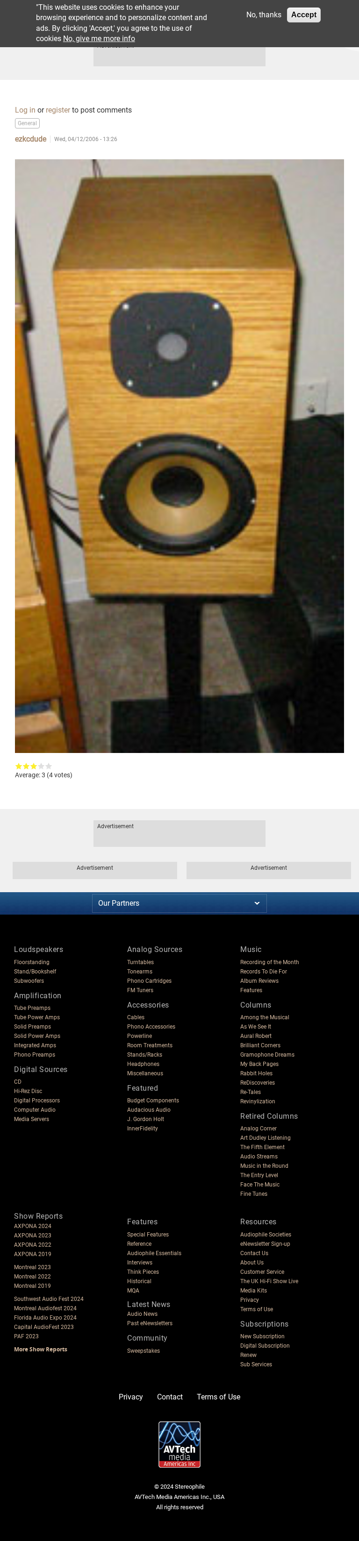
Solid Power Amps (37, 1036)
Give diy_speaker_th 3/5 (33, 766)
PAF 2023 (26, 1336)
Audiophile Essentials (154, 1253)
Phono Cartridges (149, 981)
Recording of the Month (269, 962)
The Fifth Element (262, 1147)
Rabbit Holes (256, 1073)
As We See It (255, 1026)
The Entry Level (259, 1175)
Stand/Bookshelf (35, 971)
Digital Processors (37, 1100)
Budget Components (153, 1100)
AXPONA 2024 (32, 1226)
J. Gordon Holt (145, 1119)
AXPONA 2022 (32, 1245)
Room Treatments (149, 1045)
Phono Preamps (34, 1054)
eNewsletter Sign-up (265, 1244)
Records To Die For (263, 971)
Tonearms (139, 971)
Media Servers (31, 1119)
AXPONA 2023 (32, 1235)
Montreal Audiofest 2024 (45, 1308)
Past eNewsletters (149, 1323)
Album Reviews (259, 981)
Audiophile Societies (265, 1234)
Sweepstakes (143, 1351)
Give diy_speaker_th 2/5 (26, 766)
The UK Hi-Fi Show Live (269, 1281)
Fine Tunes (253, 1194)
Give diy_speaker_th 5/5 (48, 766)
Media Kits (253, 1290)
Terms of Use (256, 1309)
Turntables (140, 962)
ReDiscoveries (257, 1082)
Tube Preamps (32, 1008)
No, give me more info (99, 38)
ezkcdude (83, 99)
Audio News (142, 1314)
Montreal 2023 (32, 1267)
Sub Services (256, 1364)
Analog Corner (258, 1128)
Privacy (249, 1300)
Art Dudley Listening (265, 1138)
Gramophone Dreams (267, 1054)
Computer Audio (35, 1110)
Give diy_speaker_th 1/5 (18, 766)
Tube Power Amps (37, 1017)
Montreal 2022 (32, 1276)
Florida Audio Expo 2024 (45, 1317)
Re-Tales (250, 1092)
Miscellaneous (145, 1073)
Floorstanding (32, 962)
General (27, 123)
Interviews (139, 1262)
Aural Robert (256, 1036)
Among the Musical (264, 1017)
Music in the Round (264, 1166)
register (58, 110)
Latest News (149, 1304)
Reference (139, 1244)
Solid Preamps (32, 1026)
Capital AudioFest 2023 (44, 1327)
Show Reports (38, 1216)
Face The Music (260, 1184)
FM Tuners (140, 990)
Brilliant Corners (260, 1045)
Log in (25, 110)
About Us (252, 1262)
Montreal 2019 (32, 1286)
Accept (303, 15)
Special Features (148, 1234)
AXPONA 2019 (32, 1254)
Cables (135, 1017)
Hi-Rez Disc (28, 1091)
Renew (248, 1355)
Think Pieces (143, 1272)
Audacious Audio (149, 1110)
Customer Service (262, 1272)
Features (251, 990)
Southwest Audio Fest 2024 (49, 1299)
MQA (133, 1290)
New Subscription (262, 1336)
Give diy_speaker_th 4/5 (41, 766)
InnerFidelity (142, 1128)
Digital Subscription (265, 1345)
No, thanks (263, 14)
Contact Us (254, 1253)
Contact (170, 1396)
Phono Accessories (151, 1026)
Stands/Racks (144, 1054)
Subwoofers (29, 981)
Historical (139, 1281)
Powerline (139, 1036)
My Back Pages (259, 1064)
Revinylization (257, 1101)
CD (18, 1082)
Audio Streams (259, 1156)
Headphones (143, 1064)
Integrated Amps (35, 1045)
